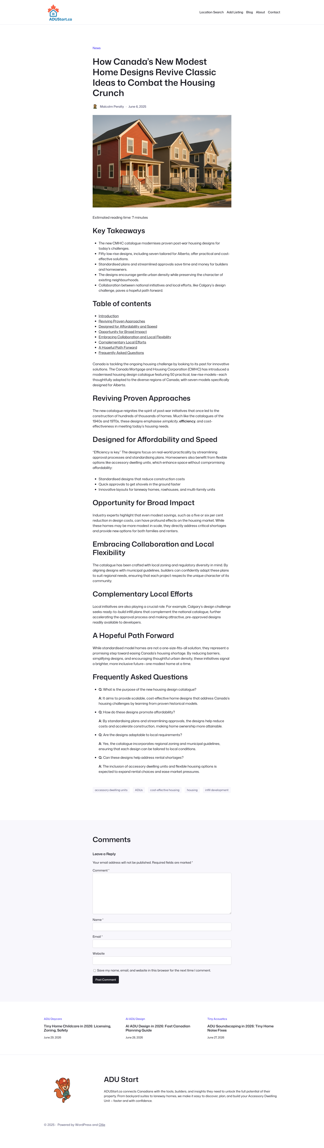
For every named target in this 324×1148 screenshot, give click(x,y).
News (97, 48)
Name (98, 919)
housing (192, 790)
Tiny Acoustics (217, 1019)
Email (98, 936)
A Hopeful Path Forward (118, 347)
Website (99, 953)
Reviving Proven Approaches (122, 321)
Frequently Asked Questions (121, 352)
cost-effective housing (164, 790)
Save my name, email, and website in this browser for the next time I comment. (154, 970)
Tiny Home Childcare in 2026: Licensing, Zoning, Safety (77, 1028)
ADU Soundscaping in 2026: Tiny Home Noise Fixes (240, 1028)
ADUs (139, 790)
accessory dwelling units (111, 790)
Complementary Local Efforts (122, 342)
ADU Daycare (53, 1019)
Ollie (102, 1124)
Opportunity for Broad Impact (123, 331)
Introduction (109, 315)
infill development (217, 790)
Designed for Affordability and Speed (128, 326)
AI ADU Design (135, 1019)
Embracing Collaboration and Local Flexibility (135, 336)
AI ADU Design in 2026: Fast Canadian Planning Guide (158, 1028)
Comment (101, 870)
